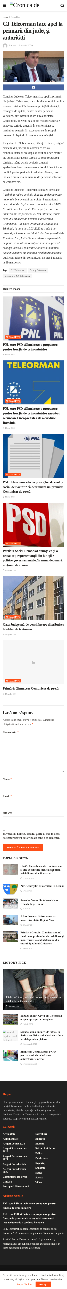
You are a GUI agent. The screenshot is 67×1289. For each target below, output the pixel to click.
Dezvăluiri (41, 1134)
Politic (39, 1153)
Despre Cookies (24, 1284)
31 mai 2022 (27, 909)
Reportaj (40, 1163)
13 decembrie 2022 (29, 1064)
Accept (43, 1284)
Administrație (10, 1138)
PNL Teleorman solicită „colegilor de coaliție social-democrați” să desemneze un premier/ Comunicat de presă (33, 486)
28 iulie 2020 (27, 1024)
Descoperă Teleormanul (16, 1186)
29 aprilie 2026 (10, 570)
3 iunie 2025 (27, 948)
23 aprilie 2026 (10, 634)
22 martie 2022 (28, 878)
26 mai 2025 (27, 925)
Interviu (39, 1143)
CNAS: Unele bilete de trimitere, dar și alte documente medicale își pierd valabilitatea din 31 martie (41, 870)
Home (5, 17)
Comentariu (11, 732)
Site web (7, 812)
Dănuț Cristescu (38, 270)
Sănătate (40, 1167)
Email (7, 796)
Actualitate (15, 17)
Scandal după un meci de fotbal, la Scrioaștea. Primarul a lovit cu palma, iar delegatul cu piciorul (41, 1036)
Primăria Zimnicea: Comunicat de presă (31, 688)
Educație (40, 1138)
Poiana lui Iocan (45, 1148)
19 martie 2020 (25, 45)
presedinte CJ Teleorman (18, 276)
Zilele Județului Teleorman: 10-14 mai (42, 886)
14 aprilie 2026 (10, 694)
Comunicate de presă (15, 1176)
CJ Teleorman (18, 270)
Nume (7, 779)
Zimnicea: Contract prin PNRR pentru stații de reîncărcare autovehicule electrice (38, 1055)
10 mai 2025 (27, 891)
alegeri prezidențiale (14, 1164)
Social (38, 1172)
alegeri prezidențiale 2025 (14, 1170)
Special (39, 1177)
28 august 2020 (13, 1006)
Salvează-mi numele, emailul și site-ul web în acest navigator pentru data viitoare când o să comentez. (31, 835)
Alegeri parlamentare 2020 (15, 1150)
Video (38, 1182)
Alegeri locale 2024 (14, 1143)
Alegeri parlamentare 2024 (15, 1158)
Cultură (7, 1181)
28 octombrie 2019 (29, 1044)
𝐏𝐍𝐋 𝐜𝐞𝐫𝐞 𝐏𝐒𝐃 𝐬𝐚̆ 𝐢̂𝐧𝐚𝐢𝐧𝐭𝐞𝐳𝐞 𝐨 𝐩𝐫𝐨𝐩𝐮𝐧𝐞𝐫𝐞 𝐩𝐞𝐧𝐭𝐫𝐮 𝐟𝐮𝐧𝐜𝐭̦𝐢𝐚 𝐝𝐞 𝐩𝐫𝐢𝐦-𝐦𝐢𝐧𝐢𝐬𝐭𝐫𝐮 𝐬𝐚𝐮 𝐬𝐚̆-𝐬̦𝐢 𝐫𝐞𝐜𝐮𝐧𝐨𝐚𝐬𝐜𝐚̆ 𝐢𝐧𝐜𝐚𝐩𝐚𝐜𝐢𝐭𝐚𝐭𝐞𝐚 (29, 1218)
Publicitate (41, 1158)
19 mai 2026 (9, 355)
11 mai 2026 (9, 497)
